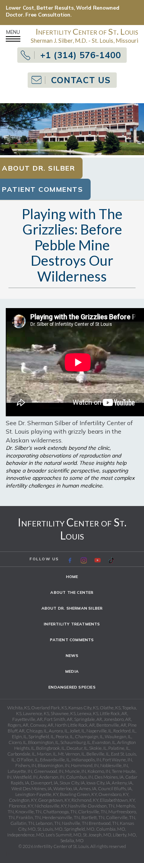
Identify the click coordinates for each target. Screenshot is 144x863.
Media (72, 671)
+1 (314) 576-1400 (80, 55)
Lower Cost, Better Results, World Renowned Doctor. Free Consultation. (62, 11)
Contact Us (81, 80)
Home (72, 576)
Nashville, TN (75, 823)
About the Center (71, 592)
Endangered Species (72, 687)
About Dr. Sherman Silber (72, 608)
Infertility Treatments (72, 624)
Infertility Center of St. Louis (72, 529)
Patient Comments (72, 639)
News (72, 655)
